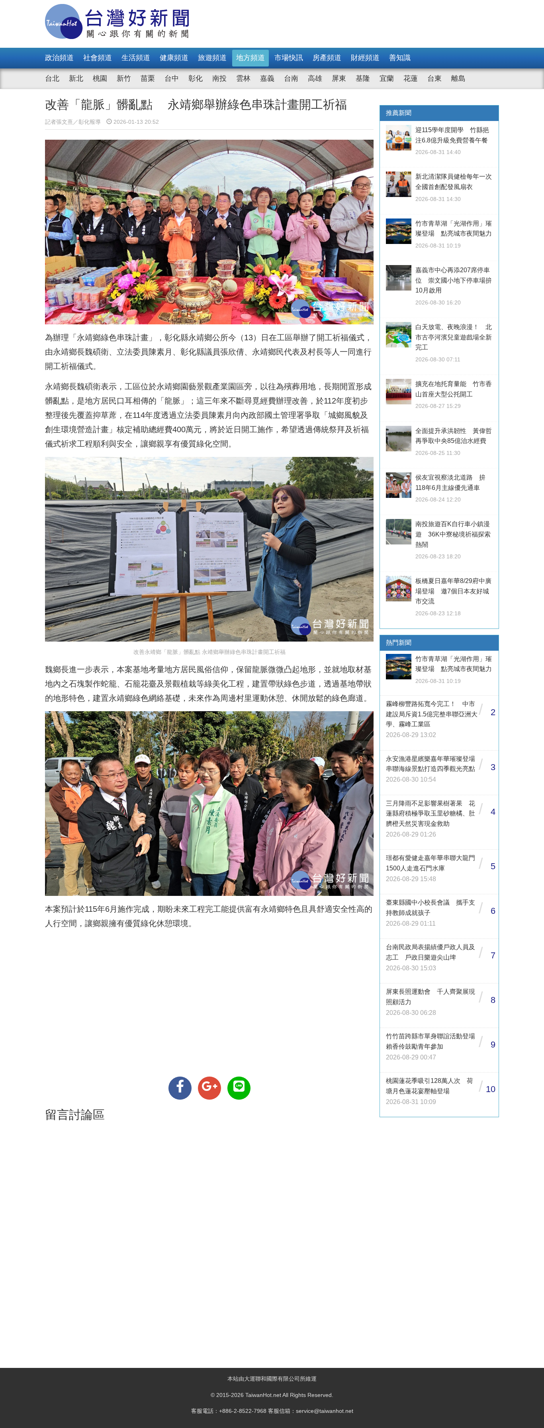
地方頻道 (250, 58)
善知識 (400, 58)
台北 (52, 78)
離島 (458, 78)
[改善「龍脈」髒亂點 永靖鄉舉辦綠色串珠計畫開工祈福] (180, 1088)
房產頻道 (327, 58)
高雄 (315, 78)
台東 (434, 78)
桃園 (100, 78)
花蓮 (410, 78)
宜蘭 (387, 78)
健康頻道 (174, 58)
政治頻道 (59, 58)
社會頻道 (97, 58)
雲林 (243, 78)
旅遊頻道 (212, 58)
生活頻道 (135, 58)
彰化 (195, 78)
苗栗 (148, 78)
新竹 (124, 78)
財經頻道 (365, 58)
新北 (76, 78)
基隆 (363, 78)
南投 (219, 78)
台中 (171, 78)
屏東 (339, 78)
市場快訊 (288, 58)
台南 (291, 78)
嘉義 (267, 78)
